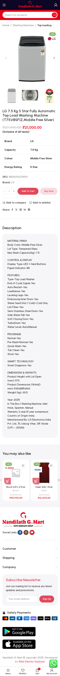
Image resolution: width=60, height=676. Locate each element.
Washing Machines (23, 25)
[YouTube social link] (32, 532)
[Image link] (23, 519)
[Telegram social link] (29, 209)
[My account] (55, 5)
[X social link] (16, 209)
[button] (5, 58)
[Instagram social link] (26, 532)
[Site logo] (30, 4)
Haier (44, 490)
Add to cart (28, 191)
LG (12, 182)
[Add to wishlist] (23, 466)
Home (5, 25)
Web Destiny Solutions (32, 661)
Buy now (49, 191)
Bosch (16, 490)
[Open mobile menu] (4, 5)
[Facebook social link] (12, 209)
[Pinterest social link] (20, 209)
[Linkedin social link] (25, 209)
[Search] (54, 14)
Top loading (44, 25)
